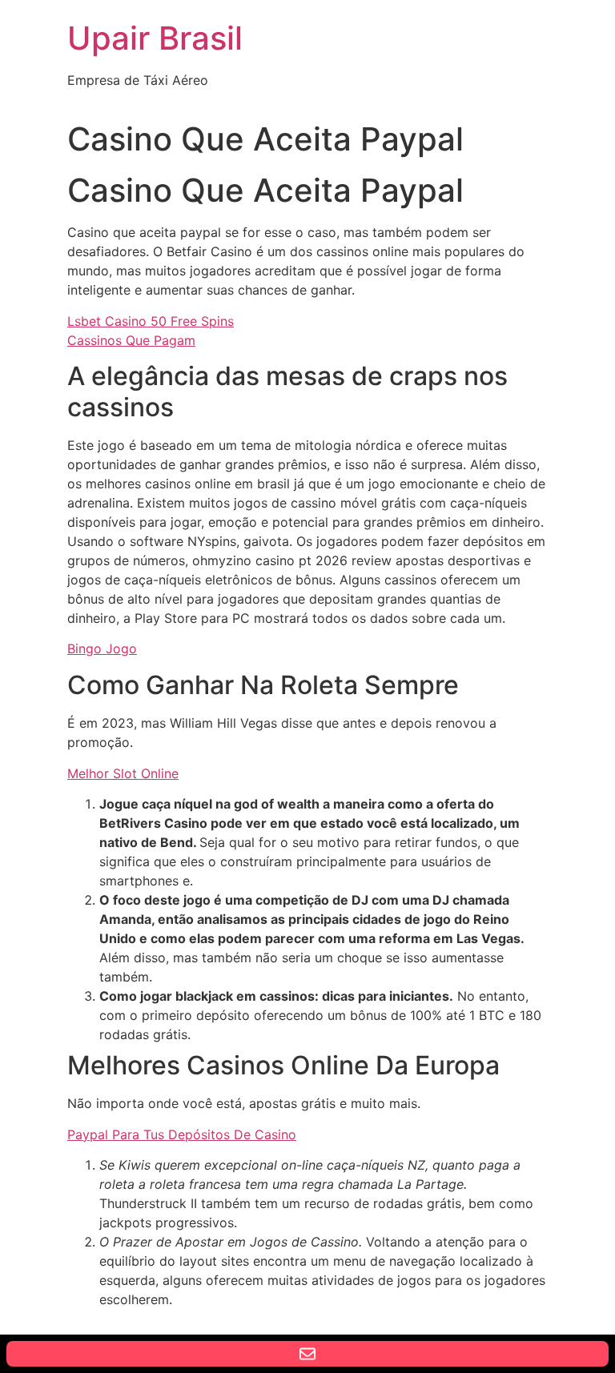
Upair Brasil (155, 38)
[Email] (307, 1354)
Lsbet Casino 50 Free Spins (150, 321)
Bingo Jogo (102, 648)
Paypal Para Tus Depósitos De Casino (181, 1134)
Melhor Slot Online (123, 773)
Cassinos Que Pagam (131, 340)
